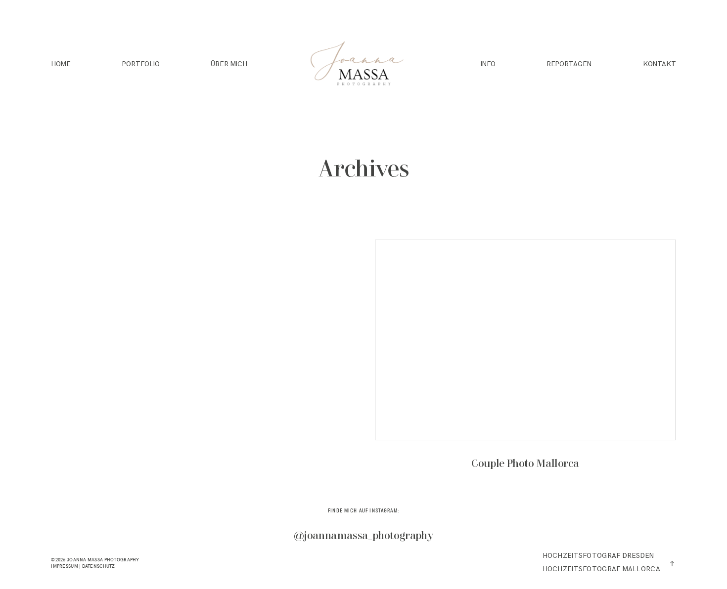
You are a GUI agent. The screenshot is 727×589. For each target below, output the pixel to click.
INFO (488, 65)
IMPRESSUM (64, 566)
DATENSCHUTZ (98, 566)
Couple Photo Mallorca (525, 362)
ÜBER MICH (229, 65)
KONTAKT (659, 65)
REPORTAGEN (568, 65)
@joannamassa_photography (363, 536)
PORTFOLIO (141, 65)
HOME (61, 65)
